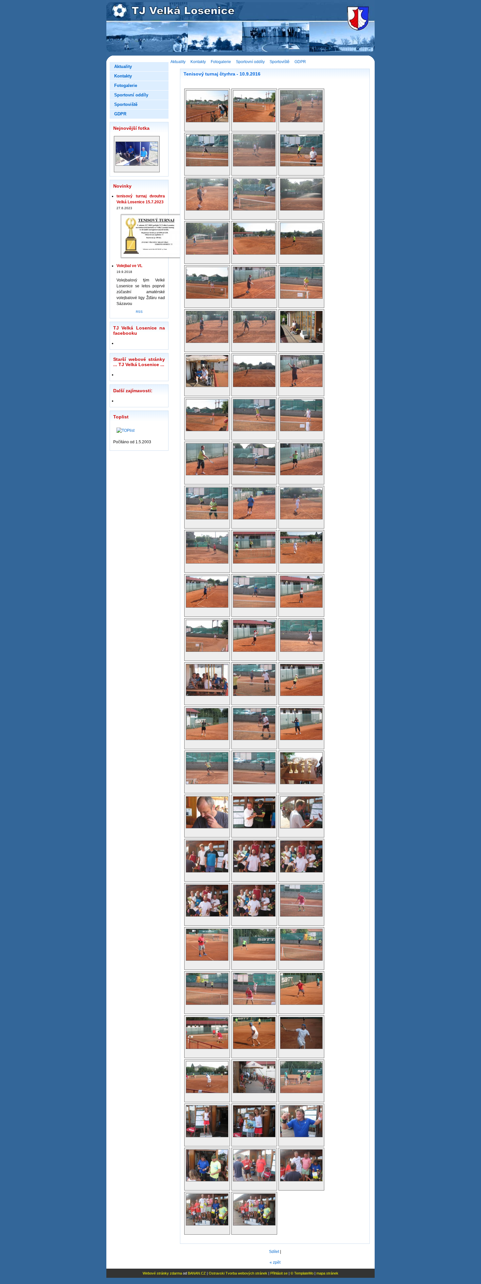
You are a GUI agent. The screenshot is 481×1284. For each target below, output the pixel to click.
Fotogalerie (221, 61)
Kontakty (198, 61)
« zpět (275, 1262)
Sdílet (274, 1251)
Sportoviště (280, 61)
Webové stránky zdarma (162, 1273)
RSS (139, 311)
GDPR (300, 61)
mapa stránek (327, 1273)
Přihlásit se (279, 1273)
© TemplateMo (302, 1273)
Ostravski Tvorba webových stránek (238, 1273)
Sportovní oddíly (250, 61)
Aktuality (178, 61)
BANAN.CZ (197, 1273)
